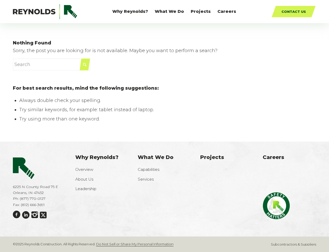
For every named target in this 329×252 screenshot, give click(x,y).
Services (146, 179)
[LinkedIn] (26, 215)
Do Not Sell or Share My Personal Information (134, 244)
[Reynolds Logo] (45, 11)
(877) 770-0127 (32, 198)
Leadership (85, 188)
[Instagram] (34, 215)
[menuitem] (130, 11)
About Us (84, 179)
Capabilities (148, 169)
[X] (43, 215)
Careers (273, 157)
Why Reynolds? (96, 157)
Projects (212, 157)
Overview (84, 169)
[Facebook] (16, 215)
